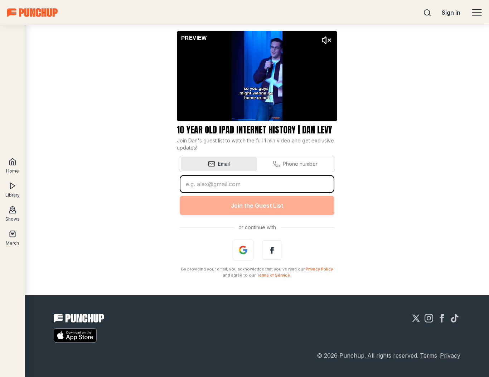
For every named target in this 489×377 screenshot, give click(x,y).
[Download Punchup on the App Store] (75, 335)
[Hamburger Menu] (477, 12)
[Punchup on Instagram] (429, 318)
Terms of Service (273, 275)
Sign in (451, 12)
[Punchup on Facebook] (441, 318)
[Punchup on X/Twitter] (416, 318)
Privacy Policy (319, 269)
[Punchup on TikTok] (454, 318)
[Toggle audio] (326, 40)
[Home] (32, 12)
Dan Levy (317, 129)
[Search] (427, 12)
